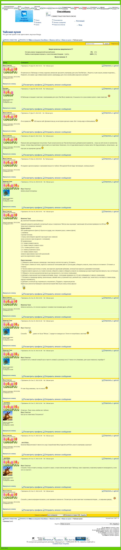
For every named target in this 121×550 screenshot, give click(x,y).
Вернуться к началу (9, 83)
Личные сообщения (60, 22)
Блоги (37, 24)
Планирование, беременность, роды (9, 8)
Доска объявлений (105, 8)
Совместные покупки (66, 8)
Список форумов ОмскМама (38, 40)
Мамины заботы (55, 40)
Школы (46, 8)
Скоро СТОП (84, 8)
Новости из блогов (59, 24)
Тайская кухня (12, 32)
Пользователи (58, 20)
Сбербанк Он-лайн (93, 8)
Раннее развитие (28, 8)
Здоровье (55, 8)
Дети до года (19, 8)
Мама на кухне (66, 40)
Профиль (38, 22)
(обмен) (37, 9)
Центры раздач (114, 8)
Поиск (37, 20)
